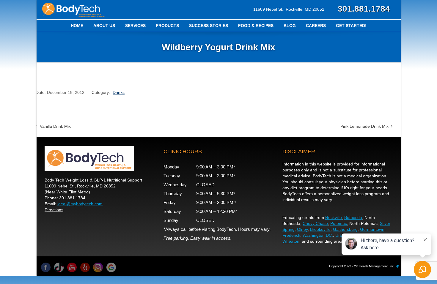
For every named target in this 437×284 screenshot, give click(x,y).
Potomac (338, 223)
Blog (290, 25)
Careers (316, 25)
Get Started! (351, 25)
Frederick (291, 235)
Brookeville (320, 229)
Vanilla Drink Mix (55, 126)
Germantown (372, 229)
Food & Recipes (255, 25)
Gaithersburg (345, 229)
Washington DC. (318, 235)
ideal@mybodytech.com (80, 203)
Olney (302, 229)
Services (135, 25)
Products (167, 25)
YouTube (72, 267)
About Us (104, 25)
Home (77, 25)
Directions (54, 209)
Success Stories (208, 25)
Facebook (46, 267)
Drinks (119, 92)
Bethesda (353, 217)
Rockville (333, 217)
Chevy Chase (315, 223)
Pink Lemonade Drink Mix (364, 126)
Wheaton (290, 241)
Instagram (98, 267)
